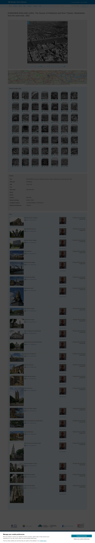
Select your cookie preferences (82, 539)
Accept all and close (82, 536)
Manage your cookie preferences (13, 534)
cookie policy (43, 541)
